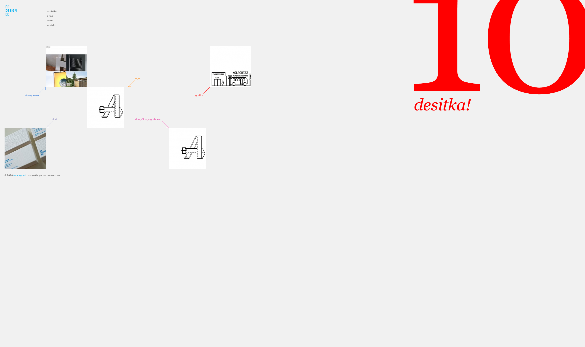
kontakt (51, 25)
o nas (50, 16)
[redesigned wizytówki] (25, 148)
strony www (32, 95)
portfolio (51, 11)
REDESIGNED (11, 10)
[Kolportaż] (230, 66)
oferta (50, 20)
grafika (199, 95)
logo (137, 78)
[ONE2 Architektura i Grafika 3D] (66, 66)
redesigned (19, 175)
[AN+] (107, 107)
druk (55, 119)
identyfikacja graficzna (148, 119)
